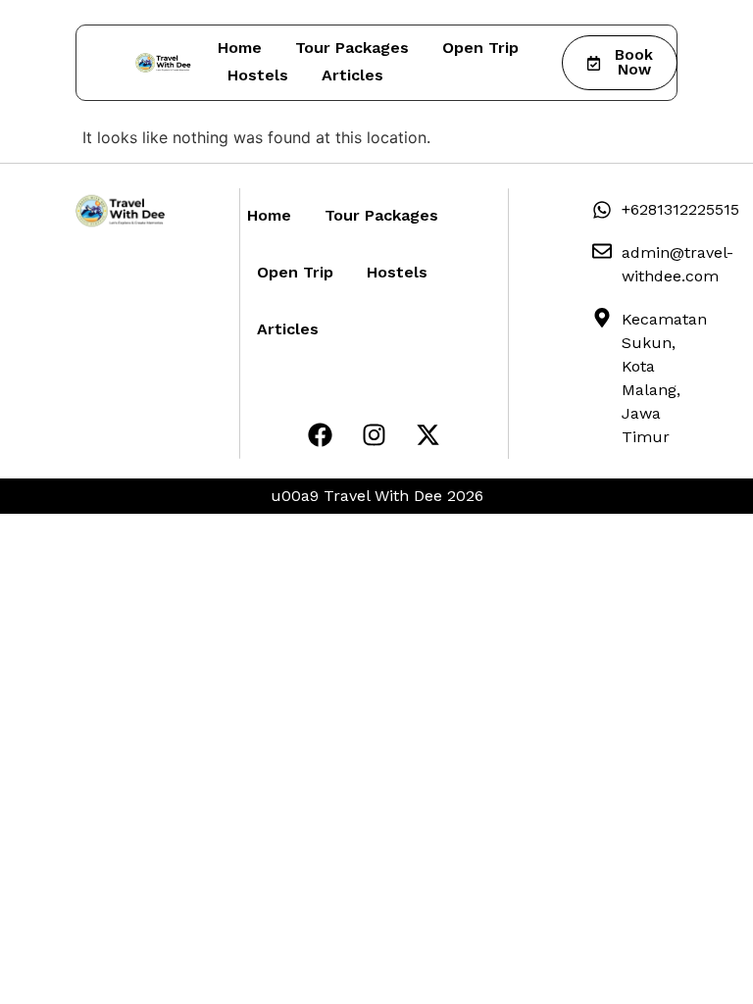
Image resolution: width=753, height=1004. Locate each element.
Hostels (257, 75)
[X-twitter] (427, 434)
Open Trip (480, 47)
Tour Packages (352, 47)
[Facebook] (319, 434)
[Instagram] (373, 434)
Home (240, 47)
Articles (352, 75)
